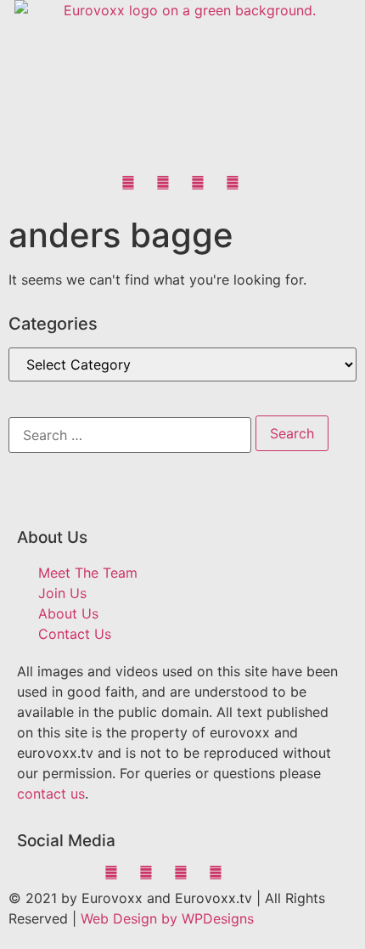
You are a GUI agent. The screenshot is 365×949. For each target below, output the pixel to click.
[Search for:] (129, 435)
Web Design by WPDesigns (167, 918)
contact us (51, 793)
